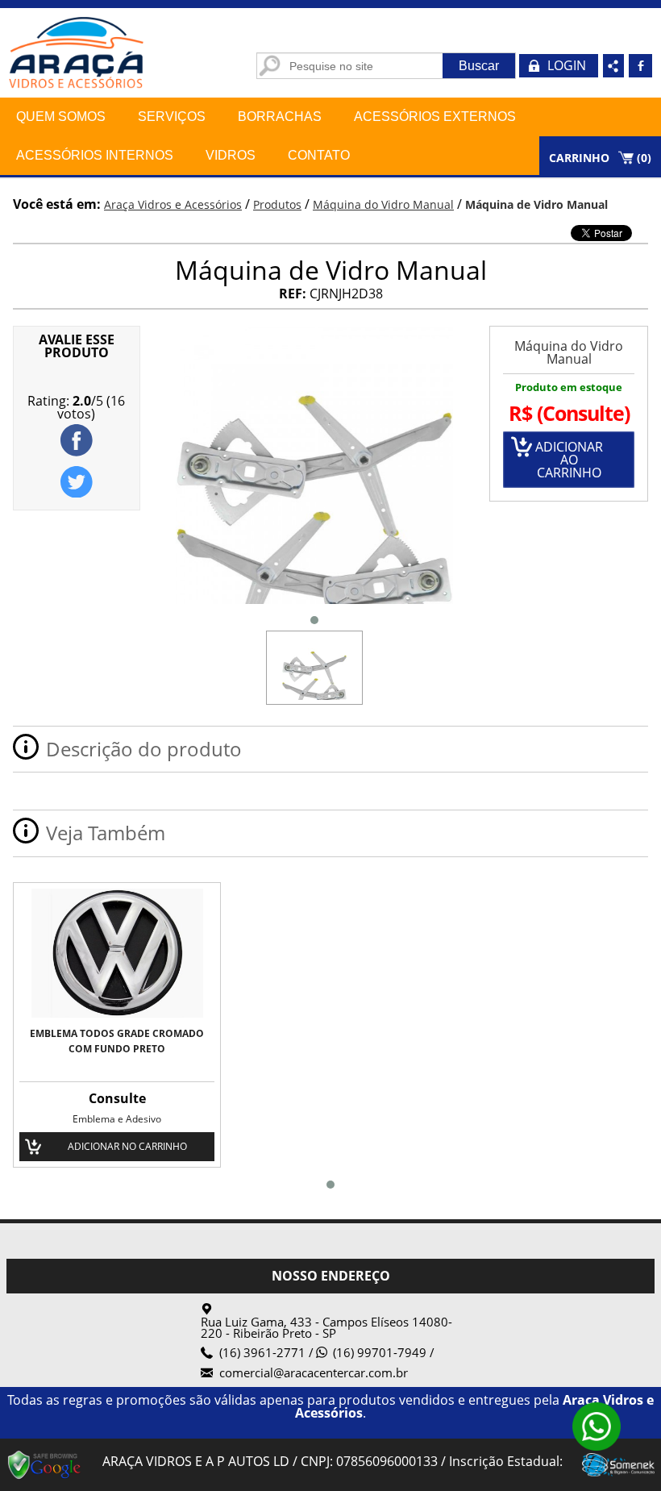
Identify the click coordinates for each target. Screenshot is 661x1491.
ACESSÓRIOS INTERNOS (94, 155)
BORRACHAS (280, 116)
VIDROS (231, 155)
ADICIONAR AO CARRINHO (569, 459)
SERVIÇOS (172, 116)
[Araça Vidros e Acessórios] (80, 93)
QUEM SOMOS (61, 116)
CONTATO (319, 155)
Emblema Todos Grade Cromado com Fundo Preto (117, 1041)
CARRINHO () (600, 157)
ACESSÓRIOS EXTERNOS (435, 116)
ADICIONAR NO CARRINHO (127, 1146)
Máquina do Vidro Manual (568, 352)
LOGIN (566, 65)
